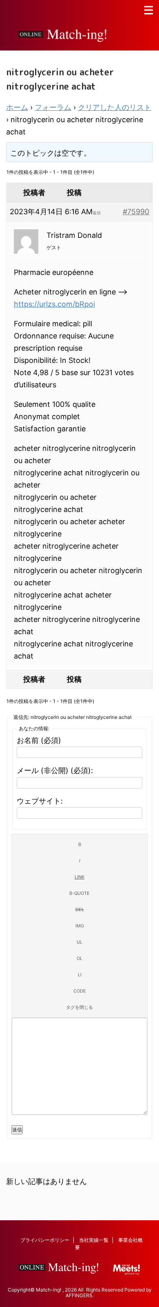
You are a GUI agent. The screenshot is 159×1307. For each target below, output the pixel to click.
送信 (17, 1130)
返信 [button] (97, 212)
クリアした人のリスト (114, 107)
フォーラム (53, 107)
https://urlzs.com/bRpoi (54, 304)
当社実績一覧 (93, 1240)
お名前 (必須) (39, 740)
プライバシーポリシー (44, 1240)
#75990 (136, 211)
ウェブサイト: (40, 801)
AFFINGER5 (79, 1295)
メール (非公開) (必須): (55, 770)
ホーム (17, 107)
